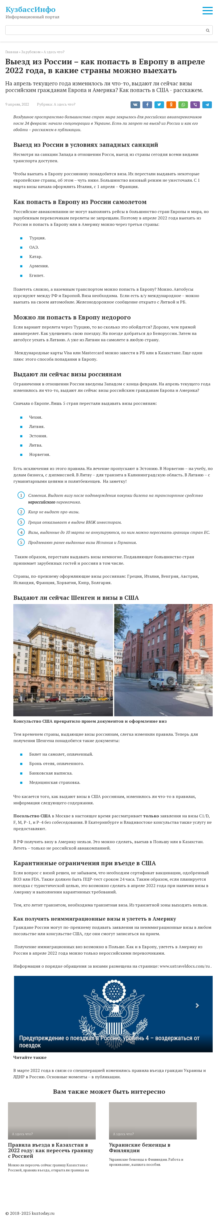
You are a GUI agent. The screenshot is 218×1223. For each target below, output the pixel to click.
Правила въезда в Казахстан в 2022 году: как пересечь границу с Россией (50, 1150)
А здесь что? (65, 104)
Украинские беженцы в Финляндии (139, 1147)
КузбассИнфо (31, 9)
